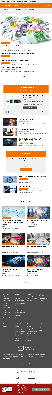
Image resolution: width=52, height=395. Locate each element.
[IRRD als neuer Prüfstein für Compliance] (10, 179)
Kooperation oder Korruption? (37, 220)
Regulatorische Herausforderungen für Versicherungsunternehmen (28, 181)
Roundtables (30, 300)
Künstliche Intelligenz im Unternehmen (35, 270)
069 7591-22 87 (31, 371)
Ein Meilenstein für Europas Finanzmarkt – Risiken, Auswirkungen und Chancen (30, 191)
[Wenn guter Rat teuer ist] (13, 239)
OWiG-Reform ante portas (10, 46)
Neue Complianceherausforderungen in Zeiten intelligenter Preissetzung (12, 229)
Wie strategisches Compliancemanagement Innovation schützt (37, 225)
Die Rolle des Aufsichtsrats (36, 247)
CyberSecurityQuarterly (7, 302)
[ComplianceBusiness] (11, 5)
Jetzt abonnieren (25, 170)
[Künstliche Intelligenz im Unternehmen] (38, 261)
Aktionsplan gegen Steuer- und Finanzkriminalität (17, 54)
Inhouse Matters (30, 297)
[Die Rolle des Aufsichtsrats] (38, 239)
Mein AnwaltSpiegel (43, 295)
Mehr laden (25, 76)
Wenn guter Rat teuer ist (10, 247)
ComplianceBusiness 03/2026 (33, 95)
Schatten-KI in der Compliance (11, 67)
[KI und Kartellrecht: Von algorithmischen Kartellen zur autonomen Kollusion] (13, 212)
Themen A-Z (6, 318)
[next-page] (8, 112)
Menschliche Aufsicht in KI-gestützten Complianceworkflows (11, 276)
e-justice (29, 340)
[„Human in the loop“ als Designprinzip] (13, 261)
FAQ (40, 327)
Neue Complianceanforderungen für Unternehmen (15, 50)
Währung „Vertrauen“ (26, 119)
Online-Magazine (43, 298)
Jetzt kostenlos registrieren (40, 389)
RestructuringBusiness (7, 307)
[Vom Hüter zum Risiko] (10, 132)
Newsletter (26, 153)
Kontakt (41, 330)
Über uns (5, 324)
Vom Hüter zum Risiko (26, 129)
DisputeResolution (6, 303)
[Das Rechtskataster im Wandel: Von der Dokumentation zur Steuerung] (10, 142)
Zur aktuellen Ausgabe (30, 108)
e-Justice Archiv (18, 319)
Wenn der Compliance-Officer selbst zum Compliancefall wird (32, 134)
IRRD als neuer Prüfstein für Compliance (32, 177)
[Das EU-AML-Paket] (10, 189)
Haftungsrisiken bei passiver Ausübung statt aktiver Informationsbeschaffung (37, 251)
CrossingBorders (6, 312)
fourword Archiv (18, 310)
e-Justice (4, 314)
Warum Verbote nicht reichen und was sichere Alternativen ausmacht (17, 71)
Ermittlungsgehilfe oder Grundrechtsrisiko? (15, 60)
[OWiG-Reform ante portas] (26, 30)
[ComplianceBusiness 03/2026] (13, 99)
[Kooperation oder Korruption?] (38, 212)
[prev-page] (6, 112)
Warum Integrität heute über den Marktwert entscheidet (32, 123)
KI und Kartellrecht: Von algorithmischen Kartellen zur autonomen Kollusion (13, 222)
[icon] (21, 349)
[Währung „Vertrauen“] (10, 122)
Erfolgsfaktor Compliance (33, 275)
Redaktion (4, 326)
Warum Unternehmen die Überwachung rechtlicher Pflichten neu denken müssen (31, 146)
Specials (4, 311)
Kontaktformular (31, 378)
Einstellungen (42, 302)
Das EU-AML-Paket (25, 186)
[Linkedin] (22, 364)
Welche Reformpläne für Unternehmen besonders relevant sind (16, 58)
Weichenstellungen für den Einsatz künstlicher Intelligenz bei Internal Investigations (21, 65)
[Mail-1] (26, 364)
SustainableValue (6, 309)
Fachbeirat (18, 324)
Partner (29, 324)
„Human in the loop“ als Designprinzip (10, 270)
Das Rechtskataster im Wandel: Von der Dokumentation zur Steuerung (32, 140)
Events (29, 294)
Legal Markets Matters (32, 298)
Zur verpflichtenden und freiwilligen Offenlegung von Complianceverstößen (11, 251)
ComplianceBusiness (5, 43)
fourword (4, 305)
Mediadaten (42, 324)
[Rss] (29, 364)
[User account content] (23, 97)
